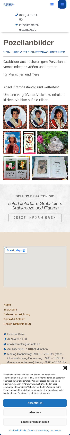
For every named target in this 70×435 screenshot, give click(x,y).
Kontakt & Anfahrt (14, 319)
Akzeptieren (35, 403)
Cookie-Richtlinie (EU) (17, 323)
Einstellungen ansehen (35, 421)
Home (7, 304)
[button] (65, 368)
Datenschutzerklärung (38, 430)
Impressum (56, 430)
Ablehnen (35, 412)
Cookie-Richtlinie (17, 430)
